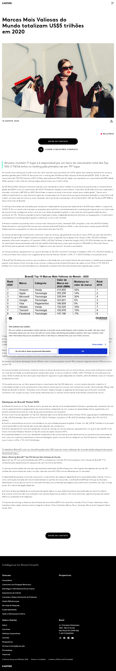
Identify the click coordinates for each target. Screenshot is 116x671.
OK (83, 351)
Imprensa (6, 655)
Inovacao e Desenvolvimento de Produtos (19, 597)
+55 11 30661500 (67, 633)
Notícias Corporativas (11, 634)
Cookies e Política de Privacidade (60, 659)
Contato (5, 638)
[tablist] (58, 613)
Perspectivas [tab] (65, 576)
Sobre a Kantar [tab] (9, 620)
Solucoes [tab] (6, 576)
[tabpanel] (29, 597)
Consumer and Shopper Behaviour (16, 585)
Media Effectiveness (10, 601)
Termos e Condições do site (13, 646)
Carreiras (6, 629)
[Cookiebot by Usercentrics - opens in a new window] (97, 318)
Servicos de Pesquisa (10, 606)
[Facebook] (64, 638)
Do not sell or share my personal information (33, 351)
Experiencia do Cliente (11, 593)
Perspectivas (7, 642)
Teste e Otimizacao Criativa (13, 614)
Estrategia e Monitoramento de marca (18, 589)
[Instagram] (60, 638)
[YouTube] (68, 638)
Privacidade (7, 650)
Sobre (4, 625)
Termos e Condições (38, 659)
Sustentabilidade (9, 610)
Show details (97, 344)
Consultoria (7, 580)
